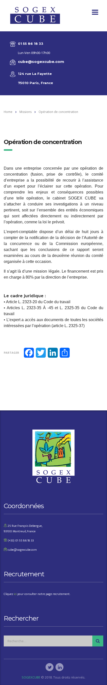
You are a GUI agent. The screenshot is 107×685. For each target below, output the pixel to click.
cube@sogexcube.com (41, 61)
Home (8, 112)
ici (15, 594)
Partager (11, 352)
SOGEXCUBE (31, 677)
